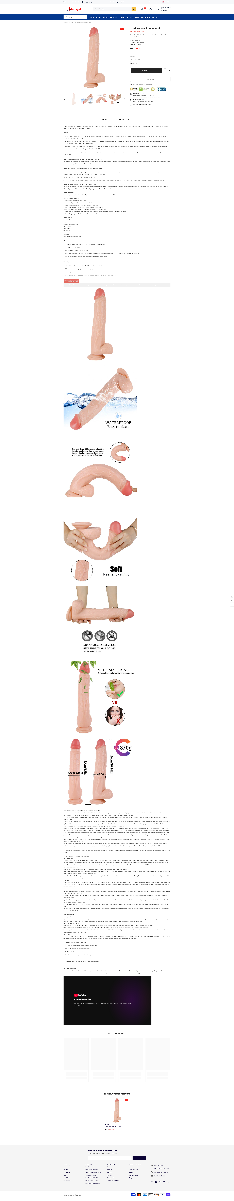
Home (65, 22)
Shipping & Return (121, 119)
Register (168, 7)
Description (105, 119)
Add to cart (146, 70)
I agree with (135, 75)
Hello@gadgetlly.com (89, 2)
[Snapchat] (164, 1182)
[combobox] (112, 9)
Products (71, 22)
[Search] (114, 9)
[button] (64, 98)
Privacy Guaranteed (71, 281)
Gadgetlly (137, 40)
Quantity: (132, 56)
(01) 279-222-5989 (74, 2)
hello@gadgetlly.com (159, 1175)
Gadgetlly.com (77, 1195)
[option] (94, 57)
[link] (165, 70)
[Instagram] (156, 1182)
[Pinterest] (160, 1182)
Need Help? (157, 2)
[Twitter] (168, 1182)
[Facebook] (152, 1182)
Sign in (162, 8)
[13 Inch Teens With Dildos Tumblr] (117, 1110)
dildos (114, 895)
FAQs (150, 2)
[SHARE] (168, 71)
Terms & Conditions (143, 75)
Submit (139, 1158)
